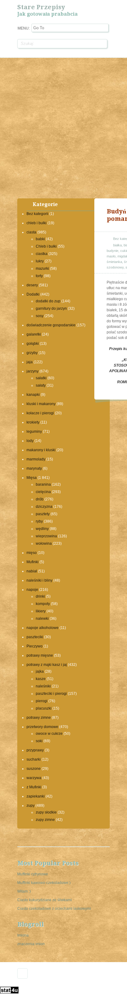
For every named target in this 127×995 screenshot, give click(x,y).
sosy (39, 316)
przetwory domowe (42, 727)
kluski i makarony (41, 404)
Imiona (23, 935)
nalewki (42, 618)
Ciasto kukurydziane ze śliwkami (44, 900)
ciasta (31, 232)
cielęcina (43, 492)
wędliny (42, 529)
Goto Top (22, 973)
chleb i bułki (37, 223)
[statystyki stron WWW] (9, 992)
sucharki (34, 759)
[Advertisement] (63, 127)
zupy (31, 805)
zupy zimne (45, 820)
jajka (40, 671)
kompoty (43, 604)
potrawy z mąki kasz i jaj (47, 665)
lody (30, 441)
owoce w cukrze (49, 733)
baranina (43, 484)
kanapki (33, 394)
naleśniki (43, 686)
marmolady (36, 459)
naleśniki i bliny (39, 580)
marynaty (34, 468)
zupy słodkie (46, 812)
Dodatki (33, 294)
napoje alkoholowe (43, 628)
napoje (32, 589)
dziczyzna (44, 506)
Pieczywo (35, 646)
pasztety (43, 514)
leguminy (34, 431)
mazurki (42, 268)
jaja (30, 362)
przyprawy (35, 750)
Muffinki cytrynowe (32, 874)
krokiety (33, 422)
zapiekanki (36, 796)
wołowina (44, 543)
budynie (112, 251)
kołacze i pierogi (40, 413)
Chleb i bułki (46, 246)
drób (39, 499)
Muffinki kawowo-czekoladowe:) (44, 883)
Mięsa (32, 478)
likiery (41, 611)
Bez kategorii (37, 214)
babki (40, 239)
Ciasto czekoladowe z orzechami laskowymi (54, 908)
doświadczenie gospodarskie (51, 325)
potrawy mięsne (40, 655)
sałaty (41, 385)
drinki (40, 596)
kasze (41, 679)
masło (111, 256)
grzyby (32, 353)
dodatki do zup (48, 301)
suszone (34, 768)
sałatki (41, 378)
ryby (39, 521)
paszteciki (35, 637)
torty (39, 276)
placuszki (43, 708)
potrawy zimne (39, 717)
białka (117, 245)
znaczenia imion (31, 944)
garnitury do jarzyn (51, 308)
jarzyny (33, 371)
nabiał (32, 571)
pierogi (41, 701)
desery (32, 285)
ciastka (41, 254)
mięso (32, 553)
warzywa (34, 778)
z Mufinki (34, 787)
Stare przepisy (41, 7)
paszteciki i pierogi (51, 693)
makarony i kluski (41, 450)
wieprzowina (46, 536)
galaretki (34, 334)
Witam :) (24, 891)
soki (39, 741)
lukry (40, 261)
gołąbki (33, 343)
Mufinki (33, 562)
